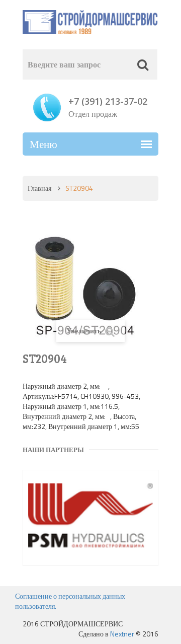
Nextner (122, 633)
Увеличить (84, 330)
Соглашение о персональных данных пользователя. (70, 601)
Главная (39, 188)
